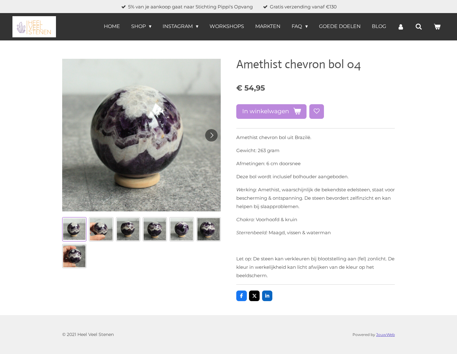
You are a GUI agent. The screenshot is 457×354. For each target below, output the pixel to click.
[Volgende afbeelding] (211, 135)
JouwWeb (385, 335)
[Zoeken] (418, 26)
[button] (74, 229)
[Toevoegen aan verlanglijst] (316, 111)
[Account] (400, 26)
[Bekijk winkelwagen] (437, 26)
